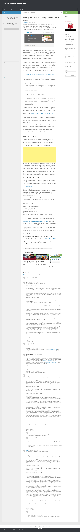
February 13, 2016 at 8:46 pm (36, 348)
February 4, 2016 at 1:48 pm (34, 450)
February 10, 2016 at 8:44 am (38, 354)
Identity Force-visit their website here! (40, 221)
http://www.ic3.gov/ (28, 186)
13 (61, 12)
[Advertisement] (46, 4)
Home (5, 9)
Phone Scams (68, 66)
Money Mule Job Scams (36, 248)
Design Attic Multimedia (28, 248)
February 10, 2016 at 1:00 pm (36, 371)
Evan (26, 343)
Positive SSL (67, 16)
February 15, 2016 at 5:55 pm (33, 282)
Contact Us (21, 9)
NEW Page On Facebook (48, 238)
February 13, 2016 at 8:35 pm (32, 343)
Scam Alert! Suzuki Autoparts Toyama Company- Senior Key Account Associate (70, 38)
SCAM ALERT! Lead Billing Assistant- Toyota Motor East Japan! (28, 263)
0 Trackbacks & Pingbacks (37, 274)
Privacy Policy (10, 9)
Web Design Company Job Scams (46, 248)
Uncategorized (68, 72)
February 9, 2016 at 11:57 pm (38, 515)
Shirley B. (27, 450)
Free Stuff (67, 60)
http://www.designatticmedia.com (40, 357)
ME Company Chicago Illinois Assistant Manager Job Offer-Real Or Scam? (41, 263)
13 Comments (27, 274)
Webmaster (26, 22)
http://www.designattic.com (40, 344)
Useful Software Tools (70, 75)
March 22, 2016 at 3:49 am (34, 277)
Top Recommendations (15, 3)
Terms (16, 9)
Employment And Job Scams (29, 12)
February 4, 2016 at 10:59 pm (36, 437)
